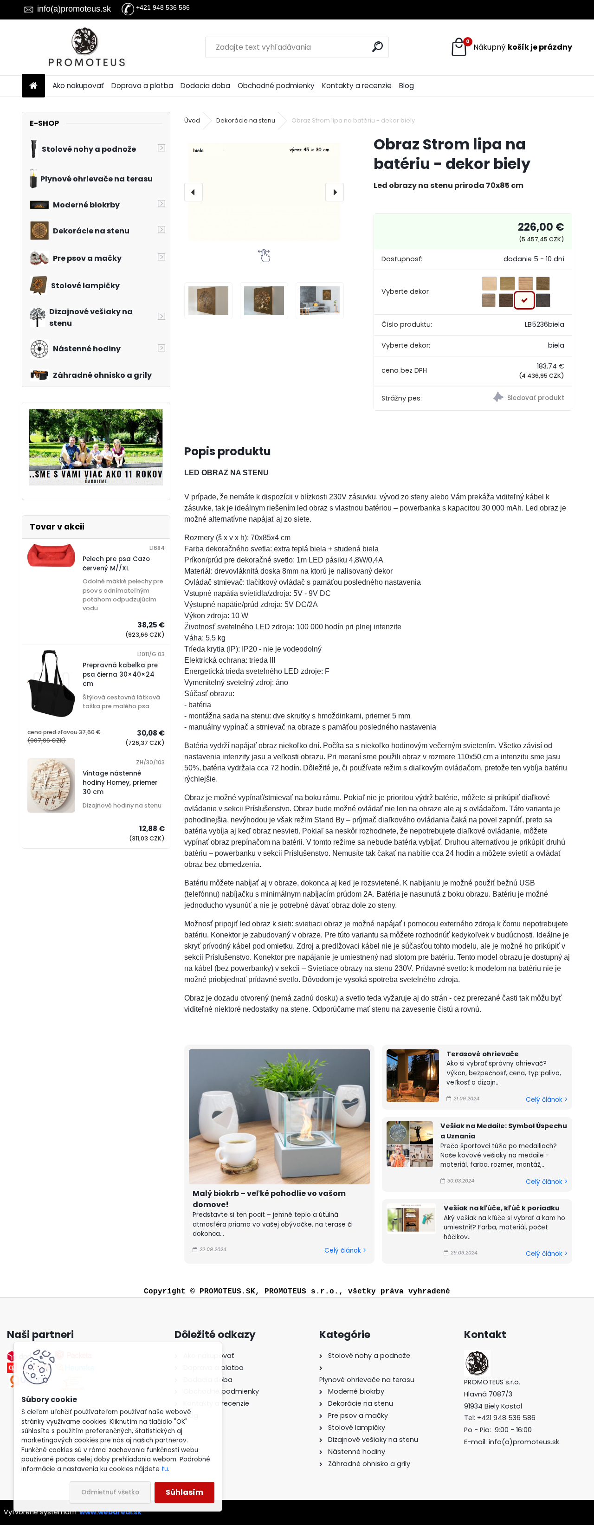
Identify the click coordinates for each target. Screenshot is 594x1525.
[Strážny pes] (522, 398)
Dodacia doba (205, 85)
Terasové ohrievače (482, 1054)
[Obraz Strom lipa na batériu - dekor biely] (264, 191)
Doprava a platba (142, 85)
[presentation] (193, 192)
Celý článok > (345, 1250)
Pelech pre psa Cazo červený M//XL (116, 564)
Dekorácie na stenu (245, 120)
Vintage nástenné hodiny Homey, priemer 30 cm (120, 783)
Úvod (192, 120)
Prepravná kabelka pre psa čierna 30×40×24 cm (120, 675)
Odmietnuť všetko (110, 1492)
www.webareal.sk (110, 1512)
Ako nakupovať (78, 85)
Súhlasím (184, 1492)
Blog (406, 85)
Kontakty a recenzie (357, 85)
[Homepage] (33, 86)
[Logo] (85, 47)
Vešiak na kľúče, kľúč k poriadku (502, 1208)
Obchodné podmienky (276, 85)
